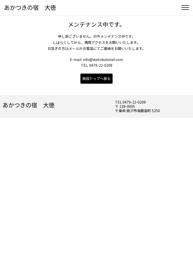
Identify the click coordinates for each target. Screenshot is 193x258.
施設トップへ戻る (96, 78)
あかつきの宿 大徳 (30, 7)
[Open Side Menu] (185, 7)
